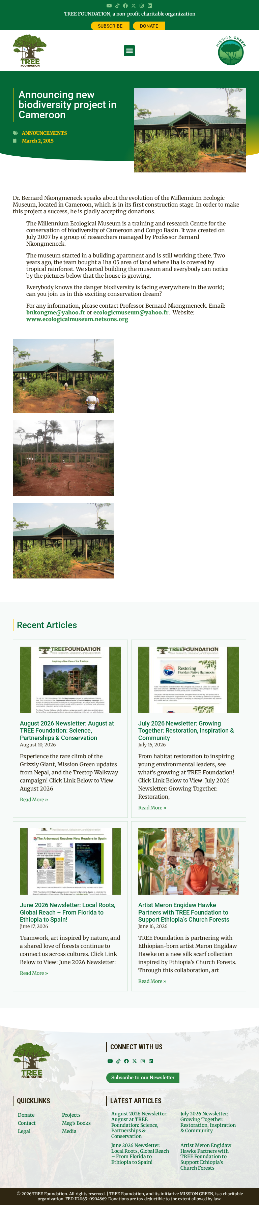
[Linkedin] (150, 6)
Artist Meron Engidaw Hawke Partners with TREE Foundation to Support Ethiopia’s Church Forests (183, 912)
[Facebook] (125, 6)
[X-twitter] (134, 6)
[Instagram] (142, 6)
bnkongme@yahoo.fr (55, 312)
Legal (24, 1131)
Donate (26, 1115)
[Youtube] (109, 6)
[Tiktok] (117, 6)
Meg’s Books (76, 1123)
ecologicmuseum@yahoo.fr (131, 312)
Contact (27, 1123)
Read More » (34, 800)
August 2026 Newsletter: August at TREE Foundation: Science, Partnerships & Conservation (67, 730)
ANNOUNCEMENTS (44, 133)
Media (69, 1131)
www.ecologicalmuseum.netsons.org (77, 319)
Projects (71, 1115)
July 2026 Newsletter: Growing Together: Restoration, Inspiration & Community (186, 730)
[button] (129, 50)
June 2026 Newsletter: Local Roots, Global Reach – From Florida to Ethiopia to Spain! (67, 912)
